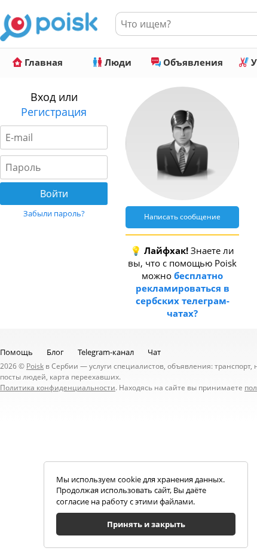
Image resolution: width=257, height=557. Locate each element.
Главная (42, 62)
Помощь (16, 352)
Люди (116, 62)
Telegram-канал (106, 352)
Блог (55, 352)
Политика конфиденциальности (57, 387)
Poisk (35, 366)
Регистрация (54, 112)
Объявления (192, 62)
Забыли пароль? (54, 213)
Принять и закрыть (146, 524)
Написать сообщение (182, 217)
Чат (154, 352)
